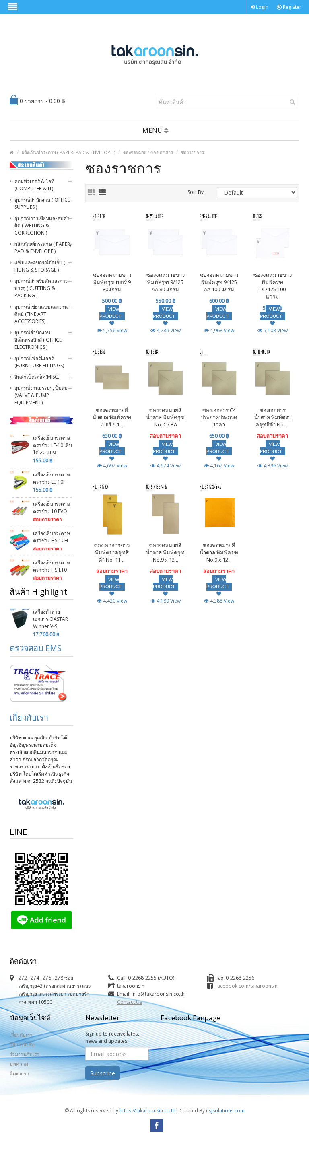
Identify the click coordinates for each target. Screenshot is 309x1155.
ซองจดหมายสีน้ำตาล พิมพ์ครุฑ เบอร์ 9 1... (112, 417)
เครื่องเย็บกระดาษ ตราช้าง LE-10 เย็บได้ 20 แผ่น (52, 445)
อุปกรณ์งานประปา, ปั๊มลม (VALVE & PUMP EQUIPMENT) (41, 395)
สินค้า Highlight (38, 591)
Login (261, 7)
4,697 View (114, 465)
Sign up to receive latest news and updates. (112, 1037)
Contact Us (129, 1002)
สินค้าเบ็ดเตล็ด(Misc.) (37, 376)
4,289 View (168, 330)
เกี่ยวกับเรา (29, 717)
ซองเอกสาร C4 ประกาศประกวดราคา (219, 417)
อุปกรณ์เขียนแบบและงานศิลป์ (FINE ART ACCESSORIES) (41, 314)
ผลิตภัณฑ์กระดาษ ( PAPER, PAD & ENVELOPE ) (68, 152)
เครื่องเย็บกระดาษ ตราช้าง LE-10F (51, 478)
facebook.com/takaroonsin (247, 985)
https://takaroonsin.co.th (147, 1110)
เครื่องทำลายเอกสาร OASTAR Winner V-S (50, 619)
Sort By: (196, 192)
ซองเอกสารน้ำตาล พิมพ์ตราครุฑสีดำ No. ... (272, 417)
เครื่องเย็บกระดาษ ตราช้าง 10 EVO (51, 507)
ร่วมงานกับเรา (24, 1054)
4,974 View (168, 465)
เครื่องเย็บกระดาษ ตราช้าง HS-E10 (51, 566)
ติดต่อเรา (19, 1073)
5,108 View (275, 330)
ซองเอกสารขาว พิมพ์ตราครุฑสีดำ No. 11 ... (112, 552)
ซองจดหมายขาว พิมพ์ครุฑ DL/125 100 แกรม (272, 285)
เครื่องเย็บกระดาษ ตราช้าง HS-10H (51, 537)
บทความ (19, 1063)
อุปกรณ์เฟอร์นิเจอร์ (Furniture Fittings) (39, 362)
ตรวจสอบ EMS (36, 647)
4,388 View (221, 600)
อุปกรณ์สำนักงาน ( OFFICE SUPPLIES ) (42, 203)
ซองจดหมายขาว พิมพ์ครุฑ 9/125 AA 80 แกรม (165, 282)
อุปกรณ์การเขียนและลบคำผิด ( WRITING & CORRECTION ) (42, 225)
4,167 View (221, 465)
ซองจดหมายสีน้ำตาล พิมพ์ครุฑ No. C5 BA (165, 417)
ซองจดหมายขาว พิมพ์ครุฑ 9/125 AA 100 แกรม (219, 282)
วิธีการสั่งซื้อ (22, 1044)
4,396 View (275, 465)
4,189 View (168, 600)
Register (291, 7)
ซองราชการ (192, 152)
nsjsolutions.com (225, 1110)
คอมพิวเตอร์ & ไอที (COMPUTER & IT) (34, 185)
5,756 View (114, 330)
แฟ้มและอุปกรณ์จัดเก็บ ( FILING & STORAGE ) (39, 266)
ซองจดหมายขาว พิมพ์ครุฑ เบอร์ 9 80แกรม (112, 282)
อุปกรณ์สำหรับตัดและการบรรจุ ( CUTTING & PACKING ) (41, 288)
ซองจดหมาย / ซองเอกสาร (148, 152)
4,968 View (221, 330)
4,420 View (114, 600)
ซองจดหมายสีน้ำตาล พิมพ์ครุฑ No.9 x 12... (165, 552)
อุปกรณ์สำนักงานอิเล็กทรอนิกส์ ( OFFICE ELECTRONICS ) (38, 339)
